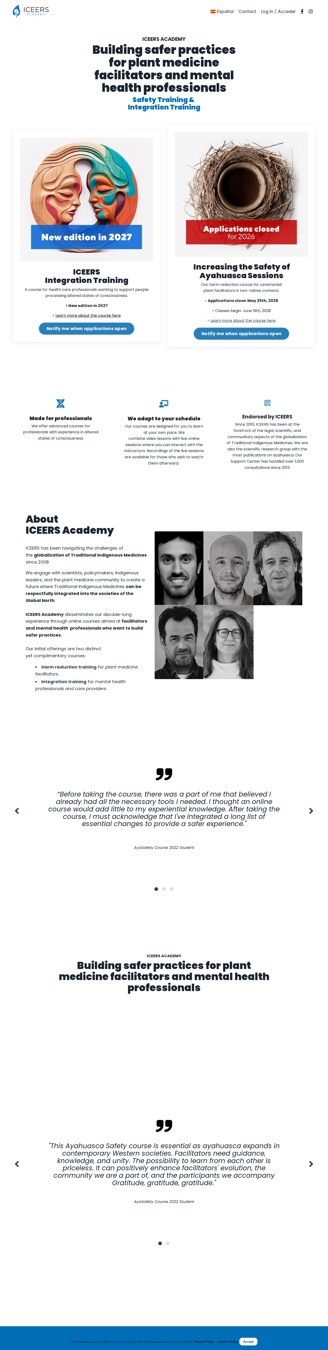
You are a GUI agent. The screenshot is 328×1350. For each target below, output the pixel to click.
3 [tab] (171, 889)
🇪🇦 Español (222, 11)
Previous (16, 811)
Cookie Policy (228, 1342)
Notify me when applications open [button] (87, 328)
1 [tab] (156, 889)
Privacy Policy (204, 1342)
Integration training (63, 682)
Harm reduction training (69, 667)
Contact (247, 11)
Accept (248, 1342)
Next (311, 811)
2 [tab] (164, 889)
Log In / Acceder (278, 11)
